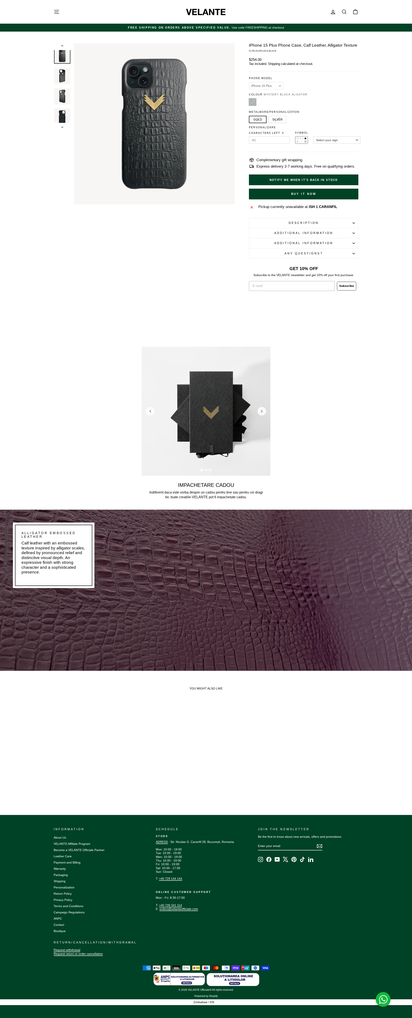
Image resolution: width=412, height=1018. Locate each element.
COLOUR (278, 94)
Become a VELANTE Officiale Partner (79, 850)
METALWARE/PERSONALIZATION (274, 111)
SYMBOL (301, 132)
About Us (60, 837)
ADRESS (162, 842)
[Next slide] (262, 411)
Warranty (60, 868)
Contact (59, 924)
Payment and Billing (67, 862)
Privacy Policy (63, 900)
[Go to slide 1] (201, 470)
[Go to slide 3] (210, 470)
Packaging (61, 875)
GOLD (257, 119)
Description (304, 223)
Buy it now (303, 194)
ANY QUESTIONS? (304, 253)
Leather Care (63, 856)
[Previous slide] (150, 411)
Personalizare (262, 127)
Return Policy (63, 893)
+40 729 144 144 (170, 878)
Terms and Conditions (68, 906)
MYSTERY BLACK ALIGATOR (252, 102)
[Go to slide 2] (206, 470)
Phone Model (261, 78)
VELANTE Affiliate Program (72, 843)
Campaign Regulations (69, 912)
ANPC (58, 918)
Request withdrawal (67, 950)
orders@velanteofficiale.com (178, 909)
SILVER (277, 119)
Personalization (64, 887)
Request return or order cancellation (78, 953)
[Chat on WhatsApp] (383, 999)
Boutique (60, 931)
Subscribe (346, 286)
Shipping (274, 64)
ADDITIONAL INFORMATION (303, 233)
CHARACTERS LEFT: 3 (266, 133)
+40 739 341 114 (170, 905)
